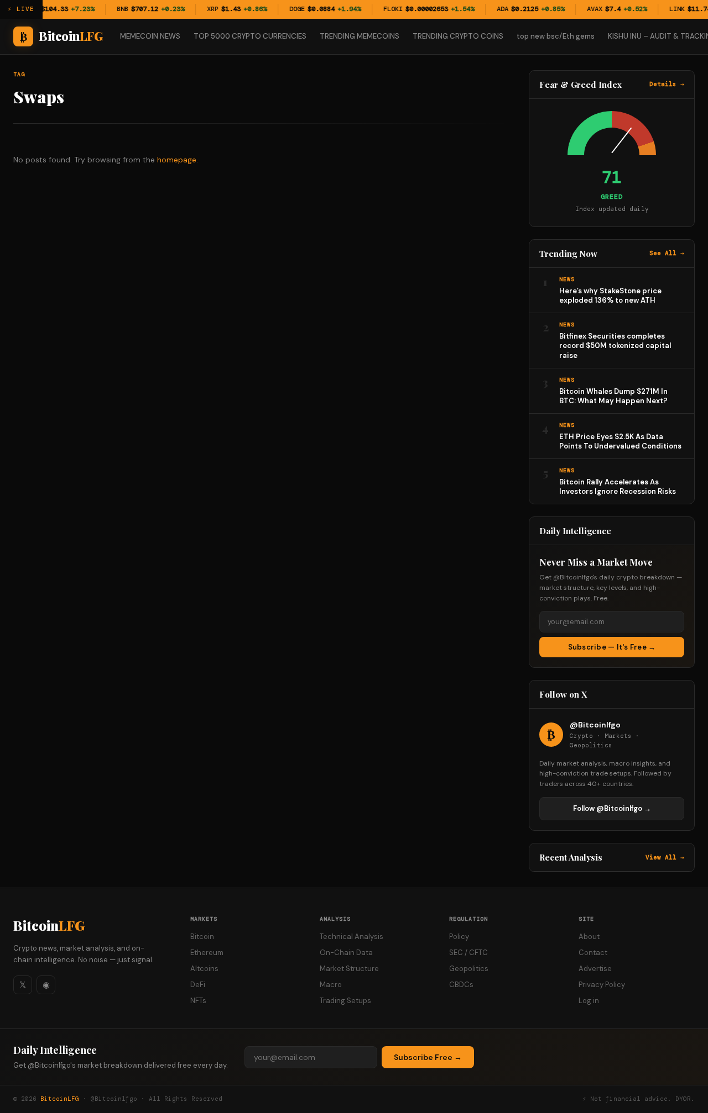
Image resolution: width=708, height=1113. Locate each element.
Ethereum (206, 952)
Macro (331, 984)
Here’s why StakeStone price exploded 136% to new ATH (610, 295)
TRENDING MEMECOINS (359, 36)
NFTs (198, 1000)
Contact (593, 952)
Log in (589, 1000)
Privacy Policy (602, 984)
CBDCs (461, 984)
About (589, 936)
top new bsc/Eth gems (556, 36)
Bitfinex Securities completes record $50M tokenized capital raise (615, 345)
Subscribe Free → (428, 1057)
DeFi (197, 984)
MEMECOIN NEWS (150, 36)
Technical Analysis (351, 936)
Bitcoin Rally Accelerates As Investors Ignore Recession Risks (617, 487)
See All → (666, 253)
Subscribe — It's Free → (612, 647)
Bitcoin (49, 925)
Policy (459, 936)
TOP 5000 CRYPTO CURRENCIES (250, 36)
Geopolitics (468, 968)
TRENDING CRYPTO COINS (458, 36)
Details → (666, 84)
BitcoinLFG (59, 1099)
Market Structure (349, 968)
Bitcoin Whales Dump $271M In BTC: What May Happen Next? (613, 396)
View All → (664, 857)
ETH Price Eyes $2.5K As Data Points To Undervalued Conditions (620, 441)
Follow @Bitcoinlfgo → (612, 808)
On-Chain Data (346, 952)
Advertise (595, 968)
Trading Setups (345, 1000)
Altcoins (204, 968)
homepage (176, 160)
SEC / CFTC (468, 952)
